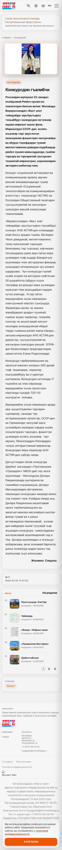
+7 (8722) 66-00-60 (30, 747)
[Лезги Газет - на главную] (16, 5)
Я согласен (31, 841)
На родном (20, 37)
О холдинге (7, 762)
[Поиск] (28, 6)
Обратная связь (23, 762)
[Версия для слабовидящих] (43, 6)
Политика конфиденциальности (17, 767)
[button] (56, 6)
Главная (6, 37)
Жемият (11, 686)
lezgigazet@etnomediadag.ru (34, 751)
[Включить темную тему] (36, 6)
